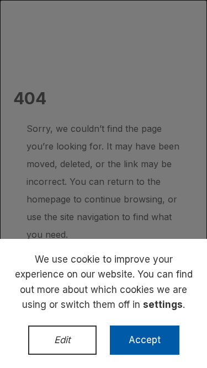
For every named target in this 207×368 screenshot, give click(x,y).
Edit (62, 339)
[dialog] (103, 184)
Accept (145, 339)
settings (163, 304)
